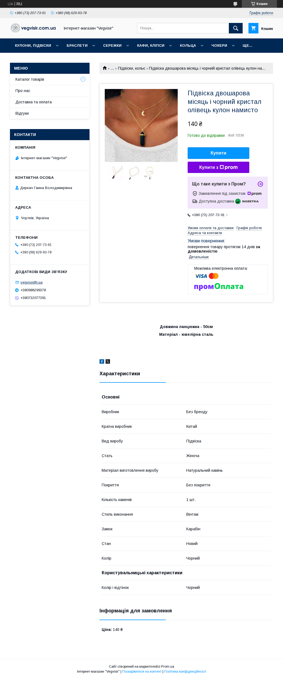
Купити (218, 153)
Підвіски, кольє (131, 68)
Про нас (22, 90)
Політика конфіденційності (185, 671)
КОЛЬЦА (188, 45)
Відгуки (22, 113)
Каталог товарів (29, 79)
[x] (108, 362)
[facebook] (101, 362)
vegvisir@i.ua (31, 282)
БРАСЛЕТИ (77, 45)
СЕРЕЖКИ (112, 45)
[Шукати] (236, 28)
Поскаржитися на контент (142, 671)
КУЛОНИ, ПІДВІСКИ (33, 45)
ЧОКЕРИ (219, 45)
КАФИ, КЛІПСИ (150, 45)
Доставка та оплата (33, 102)
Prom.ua (167, 666)
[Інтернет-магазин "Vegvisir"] (33, 31)
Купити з (208, 167)
